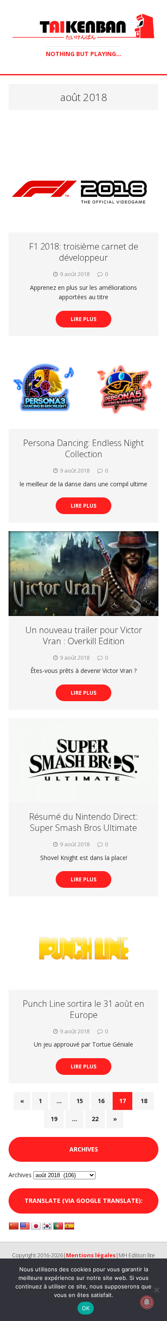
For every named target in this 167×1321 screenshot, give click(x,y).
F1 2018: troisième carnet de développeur (83, 252)
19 (54, 1119)
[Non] (156, 1289)
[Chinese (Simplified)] (14, 1226)
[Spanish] (69, 1226)
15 (79, 1101)
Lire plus (83, 319)
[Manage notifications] (147, 1302)
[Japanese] (36, 1226)
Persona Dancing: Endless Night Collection (83, 448)
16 (101, 1101)
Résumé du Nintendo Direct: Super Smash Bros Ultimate (83, 822)
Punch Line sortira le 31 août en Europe (83, 1009)
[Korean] (47, 1226)
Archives (20, 1175)
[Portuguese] (58, 1226)
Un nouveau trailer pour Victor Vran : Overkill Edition (83, 635)
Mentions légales (91, 1255)
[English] (25, 1226)
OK (86, 1308)
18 (143, 1101)
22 (95, 1119)
